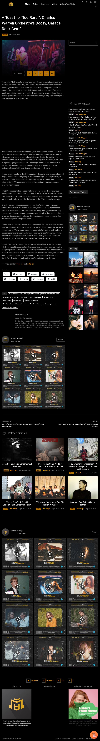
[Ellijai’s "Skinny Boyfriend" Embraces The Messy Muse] (76, 323)
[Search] (95, 43)
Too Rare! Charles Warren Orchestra (15, 304)
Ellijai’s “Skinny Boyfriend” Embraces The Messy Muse (82, 173)
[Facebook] (82, 2)
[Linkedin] (91, 2)
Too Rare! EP (34, 304)
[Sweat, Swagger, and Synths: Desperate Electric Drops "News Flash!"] (76, 291)
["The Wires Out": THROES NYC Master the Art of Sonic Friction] (91, 275)
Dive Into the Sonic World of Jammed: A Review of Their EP (50, 465)
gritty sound (7, 300)
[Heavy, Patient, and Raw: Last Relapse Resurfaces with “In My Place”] (76, 260)
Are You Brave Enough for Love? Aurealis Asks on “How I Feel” (83, 150)
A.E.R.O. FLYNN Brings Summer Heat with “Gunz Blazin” (82, 165)
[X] (96, 6)
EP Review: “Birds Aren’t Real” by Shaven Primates (50, 503)
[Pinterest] (40, 73)
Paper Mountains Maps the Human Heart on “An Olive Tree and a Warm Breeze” (82, 118)
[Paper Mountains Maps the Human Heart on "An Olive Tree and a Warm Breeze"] (91, 260)
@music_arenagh (17, 338)
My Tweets (73, 197)
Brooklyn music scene (31, 294)
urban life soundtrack (10, 307)
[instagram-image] (12, 355)
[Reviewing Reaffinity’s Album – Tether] (83, 487)
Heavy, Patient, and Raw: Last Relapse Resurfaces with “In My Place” (82, 110)
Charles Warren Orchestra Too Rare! (15, 297)
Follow (60, 339)
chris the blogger (36, 297)
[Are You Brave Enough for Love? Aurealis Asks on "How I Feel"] (91, 291)
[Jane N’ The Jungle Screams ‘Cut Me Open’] (17, 449)
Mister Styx (78, 169)
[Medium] (95, 2)
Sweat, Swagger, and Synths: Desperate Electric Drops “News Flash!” (82, 142)
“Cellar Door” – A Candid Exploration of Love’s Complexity (17, 503)
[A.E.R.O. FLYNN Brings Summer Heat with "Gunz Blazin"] (91, 307)
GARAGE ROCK (48, 297)
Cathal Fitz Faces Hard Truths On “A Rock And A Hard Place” (83, 126)
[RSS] (59, 681)
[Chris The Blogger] (8, 321)
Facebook (34, 680)
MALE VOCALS (18, 300)
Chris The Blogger (21, 315)
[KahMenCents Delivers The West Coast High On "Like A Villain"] (76, 307)
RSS (63, 680)
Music (5, 35)
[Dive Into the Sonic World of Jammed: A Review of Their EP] (50, 449)
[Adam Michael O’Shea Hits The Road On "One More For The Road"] (91, 323)
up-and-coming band (48, 304)
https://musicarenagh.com (24, 318)
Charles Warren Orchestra (50, 294)
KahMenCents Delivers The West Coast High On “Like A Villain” (82, 158)
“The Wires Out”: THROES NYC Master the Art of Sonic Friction (83, 134)
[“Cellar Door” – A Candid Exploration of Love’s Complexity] (17, 487)
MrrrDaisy (78, 130)
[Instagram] (86, 2)
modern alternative (31, 300)
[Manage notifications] (95, 737)
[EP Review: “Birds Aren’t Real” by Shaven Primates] (50, 487)
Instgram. (30, 264)
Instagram (49, 680)
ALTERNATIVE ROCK (15, 294)
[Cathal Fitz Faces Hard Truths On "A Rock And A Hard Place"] (76, 275)
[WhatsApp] (46, 73)
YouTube (20, 264)
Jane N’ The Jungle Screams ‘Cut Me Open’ (17, 465)
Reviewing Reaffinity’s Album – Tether (83, 503)
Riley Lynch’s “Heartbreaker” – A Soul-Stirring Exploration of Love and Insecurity (82, 467)
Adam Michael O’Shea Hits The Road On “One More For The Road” (82, 181)
